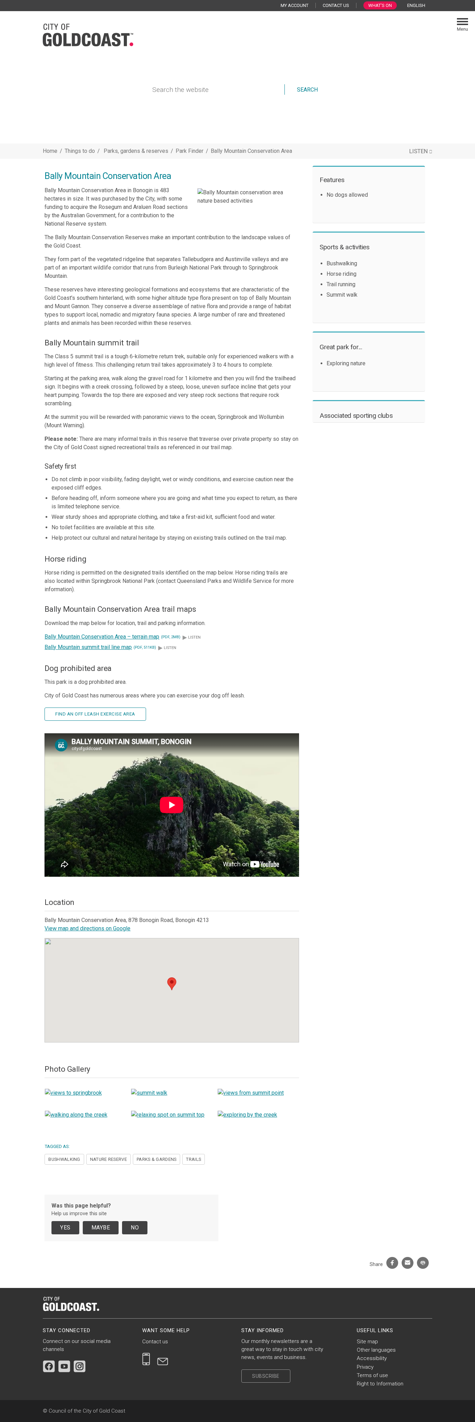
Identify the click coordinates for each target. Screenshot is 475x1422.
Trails (193, 1159)
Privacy (365, 1367)
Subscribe (266, 1376)
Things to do (80, 151)
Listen (192, 637)
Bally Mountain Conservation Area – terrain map (112, 636)
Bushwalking (64, 1159)
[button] (171, 983)
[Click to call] (146, 1359)
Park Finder (190, 151)
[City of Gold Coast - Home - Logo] (88, 34)
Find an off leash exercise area (95, 714)
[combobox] (419, 5)
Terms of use (372, 1375)
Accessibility (372, 1358)
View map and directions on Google (87, 928)
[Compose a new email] (162, 1359)
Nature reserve (108, 1159)
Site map (367, 1341)
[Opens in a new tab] (49, 1366)
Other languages (376, 1350)
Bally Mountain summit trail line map (100, 647)
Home (50, 151)
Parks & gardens (157, 1159)
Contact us (155, 1341)
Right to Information (380, 1384)
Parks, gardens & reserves (137, 151)
